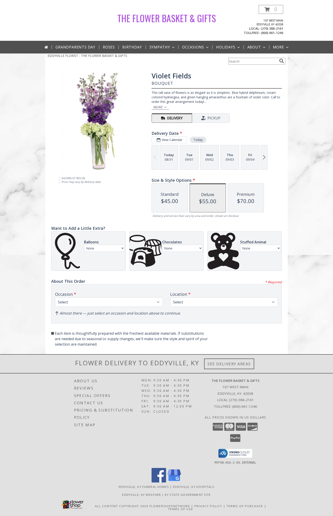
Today (198, 140)
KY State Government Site (188, 495)
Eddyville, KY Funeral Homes (144, 487)
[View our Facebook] (159, 481)
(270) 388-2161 (272, 28)
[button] (271, 9)
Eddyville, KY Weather (141, 495)
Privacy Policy (208, 506)
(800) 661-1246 (272, 33)
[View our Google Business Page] (174, 481)
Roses (109, 47)
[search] (281, 60)
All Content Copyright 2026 (121, 506)
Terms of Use (180, 509)
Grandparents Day (75, 47)
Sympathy (160, 47)
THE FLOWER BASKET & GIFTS (166, 18)
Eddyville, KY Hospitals (193, 487)
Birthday (132, 47)
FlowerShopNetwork (170, 506)
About (254, 47)
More (278, 47)
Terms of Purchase (245, 506)
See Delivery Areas (229, 363)
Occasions (193, 47)
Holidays (225, 47)
